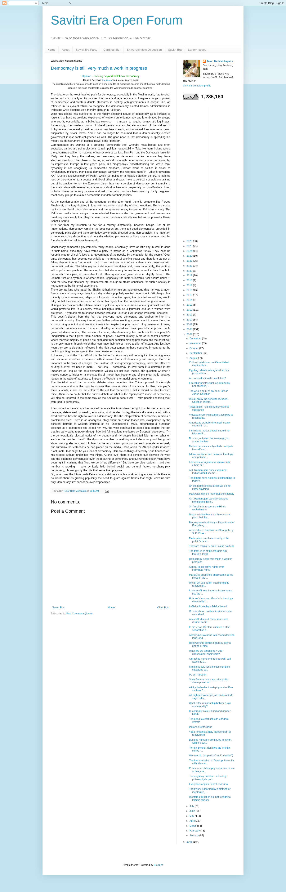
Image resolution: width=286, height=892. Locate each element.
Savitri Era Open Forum (117, 20)
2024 (190, 251)
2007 (190, 334)
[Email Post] (107, 491)
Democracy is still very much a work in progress (99, 68)
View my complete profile (197, 85)
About (66, 49)
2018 (190, 280)
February (194, 830)
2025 (190, 246)
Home (51, 49)
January (194, 835)
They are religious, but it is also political (211, 546)
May (192, 816)
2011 (190, 314)
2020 (190, 270)
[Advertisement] (199, 169)
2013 (190, 304)
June (192, 811)
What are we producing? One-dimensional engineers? (206, 652)
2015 (190, 295)
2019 (190, 275)
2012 (190, 309)
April (192, 820)
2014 (190, 300)
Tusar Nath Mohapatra (220, 61)
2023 (190, 255)
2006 (190, 841)
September (196, 353)
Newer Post (58, 607)
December (195, 338)
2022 (190, 260)
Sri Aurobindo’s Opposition (144, 49)
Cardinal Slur (112, 49)
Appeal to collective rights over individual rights (206, 568)
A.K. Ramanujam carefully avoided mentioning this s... (208, 500)
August (193, 358)
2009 (190, 324)
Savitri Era (175, 49)
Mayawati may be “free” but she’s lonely (211, 493)
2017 (190, 285)
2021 (190, 265)
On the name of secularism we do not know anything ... (210, 487)
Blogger (158, 865)
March (193, 825)
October (194, 348)
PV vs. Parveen (197, 674)
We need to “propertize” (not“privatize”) (211, 755)
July (192, 806)
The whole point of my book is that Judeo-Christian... (208, 392)
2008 (190, 329)
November (195, 343)
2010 (190, 319)
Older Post (163, 607)
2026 (190, 241)
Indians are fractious (200, 727)
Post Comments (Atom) (79, 613)
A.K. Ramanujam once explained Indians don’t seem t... (208, 472)
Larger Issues (197, 49)
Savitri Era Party (86, 49)
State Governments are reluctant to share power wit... (208, 681)
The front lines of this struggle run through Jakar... (208, 552)
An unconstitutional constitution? (207, 378)
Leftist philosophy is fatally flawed (208, 606)
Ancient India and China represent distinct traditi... (208, 621)
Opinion (86, 76)
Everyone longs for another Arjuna (208, 784)
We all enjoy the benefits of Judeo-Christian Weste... (208, 400)
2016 (190, 290)
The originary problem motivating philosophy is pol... (208, 778)
